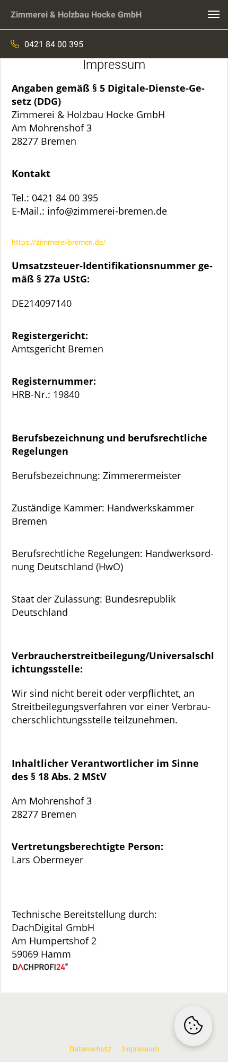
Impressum (140, 1049)
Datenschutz (90, 1049)
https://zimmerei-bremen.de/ (59, 242)
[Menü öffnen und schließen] (213, 14)
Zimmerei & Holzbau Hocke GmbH (76, 15)
